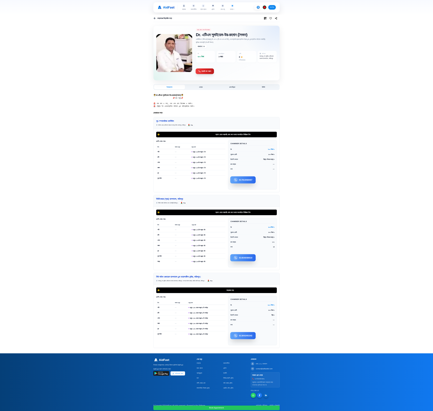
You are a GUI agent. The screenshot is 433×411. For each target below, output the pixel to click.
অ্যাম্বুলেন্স (199, 373)
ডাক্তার (199, 363)
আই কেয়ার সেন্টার (227, 383)
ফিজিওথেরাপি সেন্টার (228, 378)
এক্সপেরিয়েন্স (232, 87)
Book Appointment (216, 408)
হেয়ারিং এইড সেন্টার (228, 388)
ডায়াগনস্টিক (226, 363)
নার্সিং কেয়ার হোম (201, 383)
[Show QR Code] (265, 18)
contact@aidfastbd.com (264, 369)
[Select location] (258, 7)
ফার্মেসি (225, 373)
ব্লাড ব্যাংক (200, 368)
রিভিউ (263, 87)
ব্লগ (198, 378)
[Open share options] (270, 18)
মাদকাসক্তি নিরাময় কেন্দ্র (203, 388)
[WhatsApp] (253, 395)
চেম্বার (201, 87)
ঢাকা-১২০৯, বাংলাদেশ (261, 364)
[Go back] (154, 18)
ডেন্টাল (224, 368)
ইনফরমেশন (169, 87)
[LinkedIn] (265, 395)
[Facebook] (259, 395)
